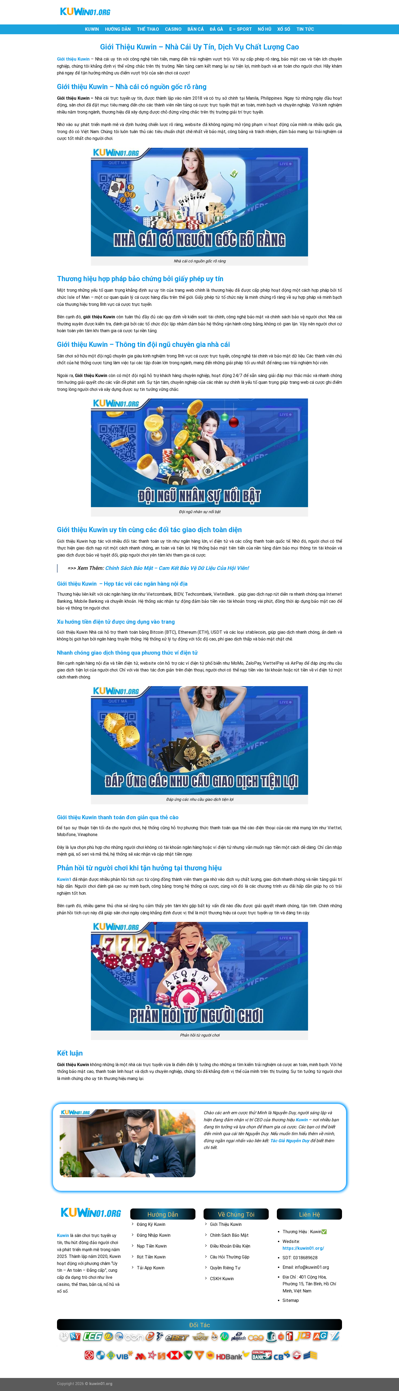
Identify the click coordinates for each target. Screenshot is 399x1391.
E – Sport (240, 29)
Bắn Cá (196, 29)
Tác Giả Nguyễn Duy (289, 1140)
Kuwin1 (64, 879)
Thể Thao (148, 29)
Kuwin (92, 29)
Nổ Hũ (264, 29)
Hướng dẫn (118, 29)
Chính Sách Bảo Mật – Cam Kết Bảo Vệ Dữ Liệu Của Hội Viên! (177, 568)
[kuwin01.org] (84, 12)
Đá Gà (216, 29)
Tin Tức (305, 29)
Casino (173, 29)
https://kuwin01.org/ (303, 1248)
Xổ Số (283, 29)
